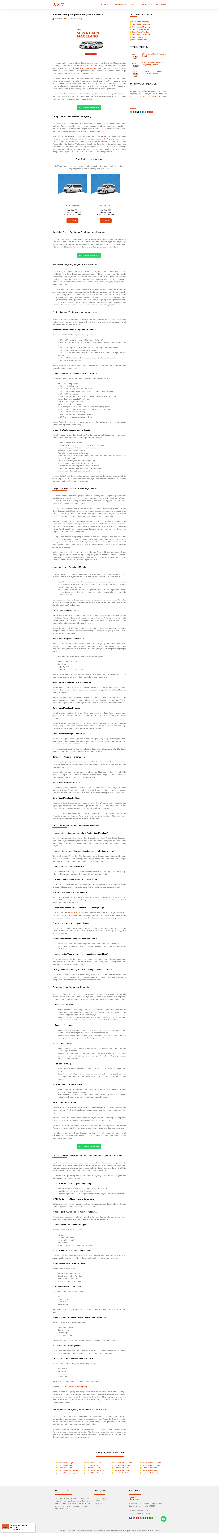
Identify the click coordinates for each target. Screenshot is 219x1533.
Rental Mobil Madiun (122, 1473)
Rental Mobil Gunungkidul (68, 1473)
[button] (131, 112)
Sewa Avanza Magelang (141, 24)
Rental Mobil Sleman (66, 1468)
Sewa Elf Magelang (139, 40)
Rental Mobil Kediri (122, 1470)
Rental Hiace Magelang (88, 68)
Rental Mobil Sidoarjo (122, 1465)
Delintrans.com (135, 91)
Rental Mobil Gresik (122, 1468)
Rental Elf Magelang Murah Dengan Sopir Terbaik (152, 72)
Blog (156, 4)
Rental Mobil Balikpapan (152, 1463)
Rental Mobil (106, 4)
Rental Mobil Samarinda (151, 1465)
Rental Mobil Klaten (94, 1463)
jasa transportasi (153, 91)
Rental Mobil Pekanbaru (151, 1473)
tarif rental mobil (74, 913)
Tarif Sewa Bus (146, 4)
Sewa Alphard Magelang (141, 34)
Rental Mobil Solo (93, 1468)
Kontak (164, 4)
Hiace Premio (63, 590)
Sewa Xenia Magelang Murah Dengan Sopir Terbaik (153, 64)
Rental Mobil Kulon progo (68, 1470)
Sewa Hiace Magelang (140, 37)
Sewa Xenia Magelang (140, 22)
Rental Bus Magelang (150, 96)
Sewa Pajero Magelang (140, 32)
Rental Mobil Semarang (95, 1470)
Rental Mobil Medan (150, 1470)
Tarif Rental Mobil (120, 4)
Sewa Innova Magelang (141, 27)
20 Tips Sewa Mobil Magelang (75, 1387)
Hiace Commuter (64, 582)
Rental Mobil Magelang (95, 1465)
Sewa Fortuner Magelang (141, 29)
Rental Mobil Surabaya (123, 1463)
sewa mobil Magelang (105, 139)
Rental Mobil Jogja (66, 1463)
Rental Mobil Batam (150, 1468)
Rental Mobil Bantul (66, 1465)
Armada (132, 4)
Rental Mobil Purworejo (95, 1473)
